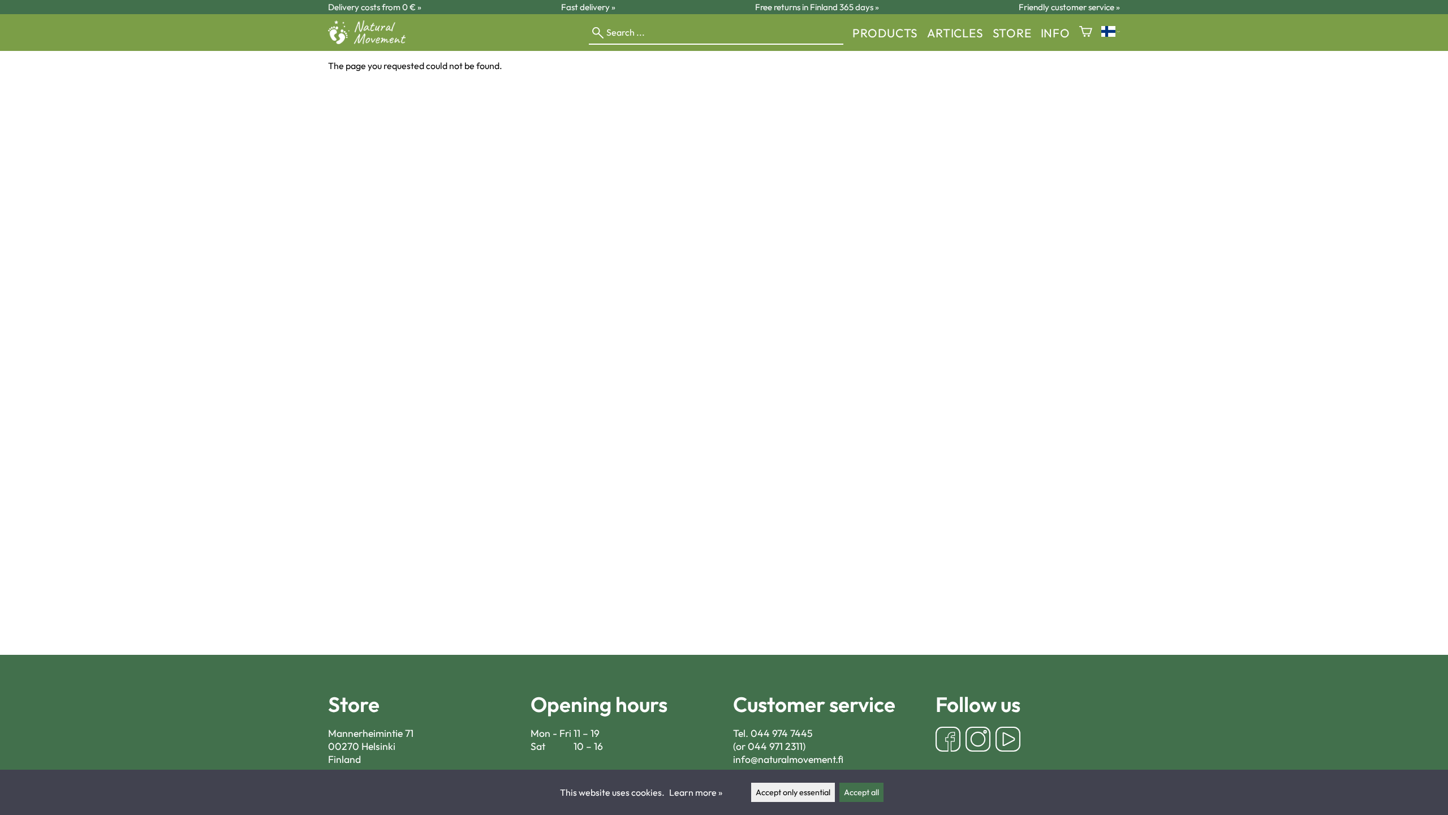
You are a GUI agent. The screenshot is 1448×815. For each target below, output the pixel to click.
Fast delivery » (588, 7)
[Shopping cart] (1085, 32)
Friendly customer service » (1069, 7)
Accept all (861, 792)
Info (1055, 32)
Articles (955, 32)
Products (885, 32)
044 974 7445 (782, 733)
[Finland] (1110, 32)
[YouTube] (1008, 740)
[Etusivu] (371, 40)
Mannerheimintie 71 (370, 733)
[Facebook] (948, 740)
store (1012, 32)
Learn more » (695, 792)
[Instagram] (978, 740)
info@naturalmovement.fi (788, 759)
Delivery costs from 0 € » (374, 7)
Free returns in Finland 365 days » (817, 7)
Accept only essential (793, 792)
